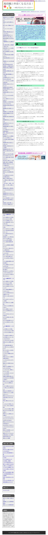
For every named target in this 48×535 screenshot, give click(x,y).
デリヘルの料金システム (8, 220)
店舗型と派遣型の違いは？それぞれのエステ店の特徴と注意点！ (8, 378)
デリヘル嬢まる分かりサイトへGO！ (29, 15)
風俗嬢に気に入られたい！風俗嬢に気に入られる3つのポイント (8, 195)
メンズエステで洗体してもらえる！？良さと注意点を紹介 (8, 406)
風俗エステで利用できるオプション (26, 35)
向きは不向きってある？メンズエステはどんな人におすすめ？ (32, 27)
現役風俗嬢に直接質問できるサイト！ (29, 153)
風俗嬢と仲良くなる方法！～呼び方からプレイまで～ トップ (25, 25)
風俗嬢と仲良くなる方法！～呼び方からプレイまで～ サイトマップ (33, 11)
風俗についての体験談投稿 (8, 504)
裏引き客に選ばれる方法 (8, 64)
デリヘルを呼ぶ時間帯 (7, 240)
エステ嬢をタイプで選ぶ (23, 39)
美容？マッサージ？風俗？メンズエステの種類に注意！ (35, 32)
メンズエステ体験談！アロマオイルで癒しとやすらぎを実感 (8, 469)
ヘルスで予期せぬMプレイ (8, 462)
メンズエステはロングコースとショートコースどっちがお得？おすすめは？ (8, 419)
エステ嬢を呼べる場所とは (25, 38)
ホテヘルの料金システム (8, 284)
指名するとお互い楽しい (8, 36)
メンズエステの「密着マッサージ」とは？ (27, 34)
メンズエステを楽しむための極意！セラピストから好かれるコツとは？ (8, 169)
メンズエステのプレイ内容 (8, 330)
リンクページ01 (6, 490)
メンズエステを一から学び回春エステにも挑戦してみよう (8, 342)
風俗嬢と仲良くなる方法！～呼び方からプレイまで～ (23, 532)
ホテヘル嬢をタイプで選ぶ (8, 281)
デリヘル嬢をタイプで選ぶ (8, 217)
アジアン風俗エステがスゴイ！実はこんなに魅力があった (8, 388)
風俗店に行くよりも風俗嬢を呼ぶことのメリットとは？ (8, 19)
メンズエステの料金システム (34, 38)
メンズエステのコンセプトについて (38, 35)
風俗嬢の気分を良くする (8, 149)
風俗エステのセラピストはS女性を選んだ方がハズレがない (8, 397)
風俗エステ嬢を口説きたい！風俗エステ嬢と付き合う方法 (8, 180)
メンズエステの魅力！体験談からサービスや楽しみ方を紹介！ (8, 410)
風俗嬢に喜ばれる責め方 (8, 87)
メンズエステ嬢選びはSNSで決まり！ (34, 36)
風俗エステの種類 (39, 25)
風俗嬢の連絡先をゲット (8, 35)
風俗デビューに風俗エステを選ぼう (28, 29)
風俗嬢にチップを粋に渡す (8, 111)
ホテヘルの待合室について (8, 320)
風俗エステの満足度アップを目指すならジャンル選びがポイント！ (8, 392)
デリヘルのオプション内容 (8, 228)
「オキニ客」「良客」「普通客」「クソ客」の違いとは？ (8, 185)
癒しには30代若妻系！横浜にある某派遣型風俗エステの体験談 (8, 474)
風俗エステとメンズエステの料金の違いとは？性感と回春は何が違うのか (8, 435)
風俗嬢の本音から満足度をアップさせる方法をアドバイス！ (8, 190)
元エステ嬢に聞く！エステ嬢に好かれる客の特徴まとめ (8, 200)
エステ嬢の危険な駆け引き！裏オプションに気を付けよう (8, 347)
